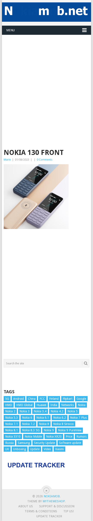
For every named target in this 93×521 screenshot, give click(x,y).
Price (69, 436)
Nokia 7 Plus (78, 417)
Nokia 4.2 (57, 411)
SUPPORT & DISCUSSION (56, 506)
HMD (8, 405)
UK (7, 449)
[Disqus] (46, 296)
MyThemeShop (54, 501)
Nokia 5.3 (11, 417)
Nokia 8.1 (11, 430)
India (53, 405)
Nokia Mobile (33, 436)
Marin (7, 159)
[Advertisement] (46, 81)
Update (35, 449)
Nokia (81, 405)
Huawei (41, 405)
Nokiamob (52, 496)
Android (18, 398)
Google (81, 398)
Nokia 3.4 (40, 411)
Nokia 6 (27, 417)
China (31, 398)
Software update (70, 443)
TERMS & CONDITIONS (41, 511)
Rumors (81, 436)
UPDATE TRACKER (49, 516)
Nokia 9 (49, 430)
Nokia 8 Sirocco (63, 424)
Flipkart (67, 398)
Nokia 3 (24, 411)
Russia (9, 443)
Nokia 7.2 (28, 424)
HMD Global (24, 405)
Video (47, 449)
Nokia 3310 (13, 436)
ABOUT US (25, 506)
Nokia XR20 (54, 436)
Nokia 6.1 (42, 417)
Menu (10, 30)
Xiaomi (59, 449)
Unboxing (19, 449)
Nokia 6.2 (59, 417)
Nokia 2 (10, 411)
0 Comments (44, 159)
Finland (54, 398)
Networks (67, 405)
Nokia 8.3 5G (31, 430)
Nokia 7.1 (11, 424)
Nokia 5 (72, 411)
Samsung (24, 443)
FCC (42, 398)
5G (7, 398)
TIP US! (68, 511)
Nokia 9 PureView (69, 430)
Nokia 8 (44, 424)
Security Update (44, 443)
